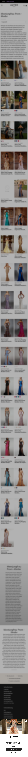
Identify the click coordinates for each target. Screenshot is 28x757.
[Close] (26, 721)
